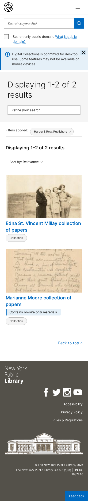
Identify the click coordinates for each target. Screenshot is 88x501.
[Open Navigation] (77, 7)
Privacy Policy (72, 412)
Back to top (68, 343)
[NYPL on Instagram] (67, 393)
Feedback (76, 496)
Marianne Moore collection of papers (39, 301)
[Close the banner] (83, 52)
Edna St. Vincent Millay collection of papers (43, 226)
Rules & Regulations (68, 420)
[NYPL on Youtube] (78, 393)
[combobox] (39, 23)
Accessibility (73, 404)
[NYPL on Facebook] (46, 393)
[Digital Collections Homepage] (8, 7)
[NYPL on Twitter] (56, 393)
